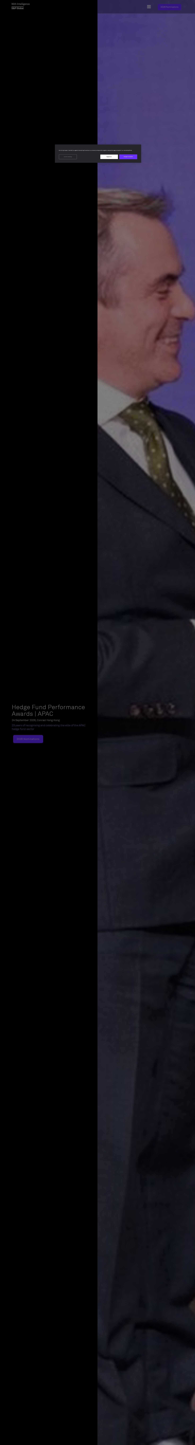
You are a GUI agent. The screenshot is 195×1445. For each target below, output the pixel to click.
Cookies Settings (68, 156)
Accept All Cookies (128, 156)
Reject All (109, 156)
